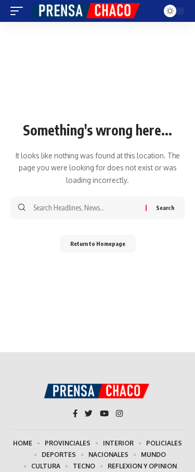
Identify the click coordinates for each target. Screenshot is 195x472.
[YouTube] (104, 414)
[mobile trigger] (19, 11)
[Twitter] (88, 414)
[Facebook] (75, 414)
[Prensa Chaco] (86, 11)
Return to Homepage (97, 243)
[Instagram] (119, 414)
